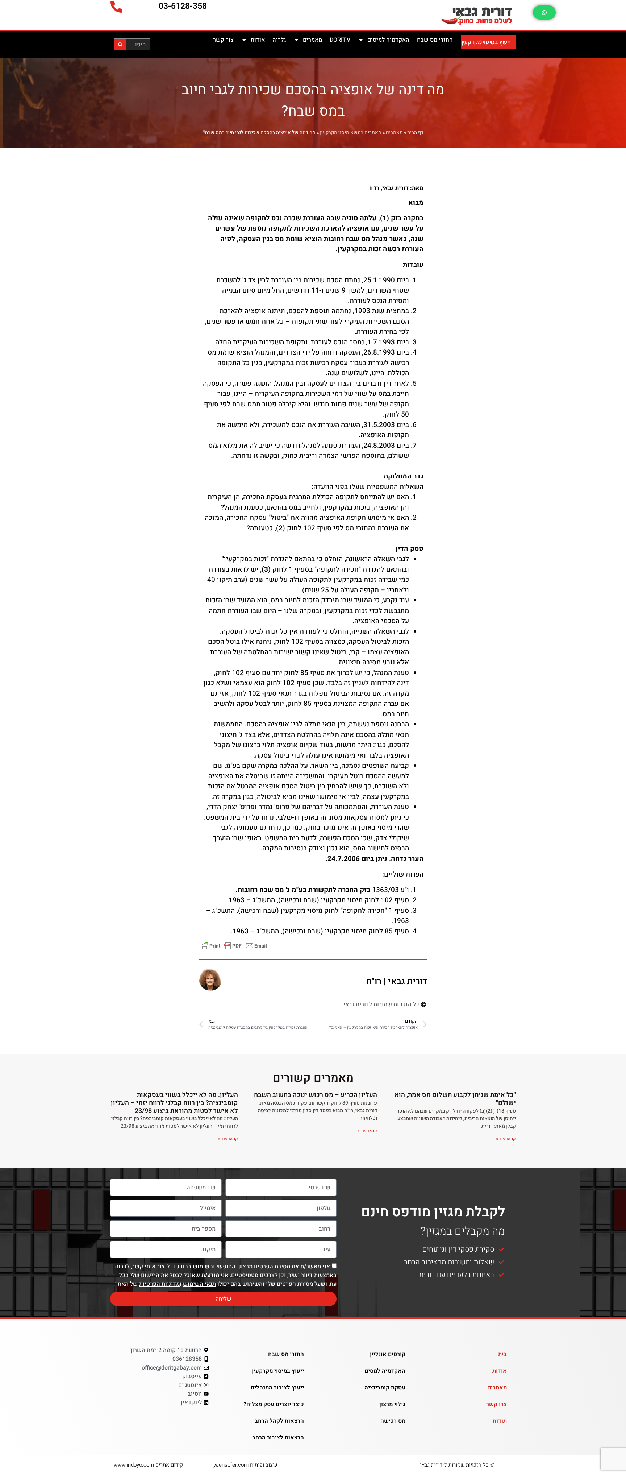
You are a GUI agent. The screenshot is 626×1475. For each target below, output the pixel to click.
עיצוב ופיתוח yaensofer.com (245, 1465)
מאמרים (312, 40)
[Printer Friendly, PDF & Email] (234, 945)
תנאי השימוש (199, 1284)
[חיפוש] (120, 44)
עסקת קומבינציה (384, 1387)
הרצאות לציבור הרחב (278, 1437)
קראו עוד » (506, 1138)
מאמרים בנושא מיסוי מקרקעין (350, 132)
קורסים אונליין (387, 1354)
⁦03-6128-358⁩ (183, 6)
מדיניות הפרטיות (159, 1284)
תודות (500, 1421)
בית (502, 1354)
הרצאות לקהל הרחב (279, 1421)
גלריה (279, 40)
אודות (258, 40)
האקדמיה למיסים (388, 40)
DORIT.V (340, 40)
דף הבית (415, 132)
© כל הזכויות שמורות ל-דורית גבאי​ (457, 1465)
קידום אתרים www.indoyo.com (148, 1465)
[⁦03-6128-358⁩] (116, 7)
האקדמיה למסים (384, 1371)
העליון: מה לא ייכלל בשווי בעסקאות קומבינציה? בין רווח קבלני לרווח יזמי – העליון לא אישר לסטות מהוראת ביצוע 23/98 (174, 1102)
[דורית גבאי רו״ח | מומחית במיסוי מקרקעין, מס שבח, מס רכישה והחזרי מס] (437, 15)
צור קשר (223, 40)
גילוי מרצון (392, 1404)
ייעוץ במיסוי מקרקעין (486, 42)
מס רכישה (392, 1421)
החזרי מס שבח (435, 40)
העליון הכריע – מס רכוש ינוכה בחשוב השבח (315, 1095)
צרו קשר (496, 1404)
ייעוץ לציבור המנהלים (277, 1387)
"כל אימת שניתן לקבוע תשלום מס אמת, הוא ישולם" (455, 1099)
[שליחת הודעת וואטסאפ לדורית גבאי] (544, 12)
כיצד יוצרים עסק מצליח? (273, 1404)
